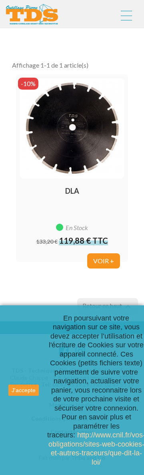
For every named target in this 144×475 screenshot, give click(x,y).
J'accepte (24, 390)
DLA (72, 190)
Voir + (103, 261)
